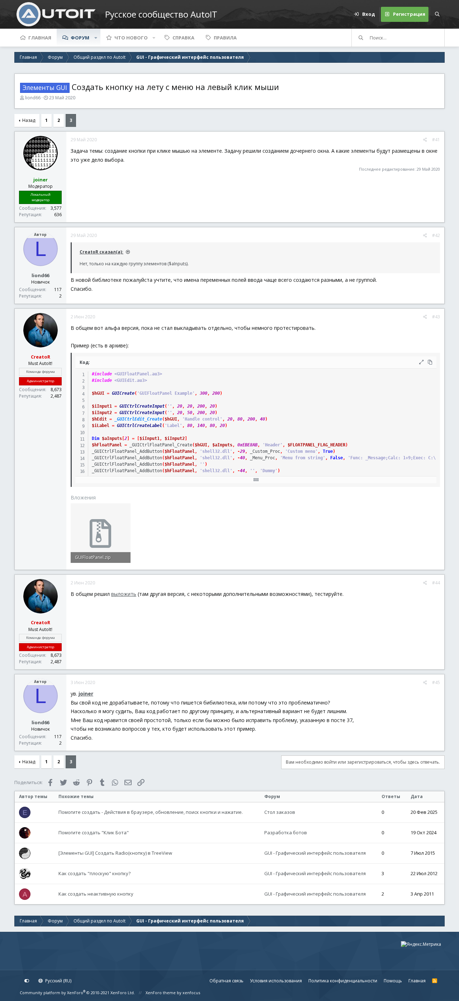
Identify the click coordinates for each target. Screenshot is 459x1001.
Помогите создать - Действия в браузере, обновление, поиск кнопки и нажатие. (150, 812)
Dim (95, 438)
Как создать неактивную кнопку (95, 894)
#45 (436, 682)
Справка (183, 37)
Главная (39, 37)
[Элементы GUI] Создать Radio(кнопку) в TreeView (115, 853)
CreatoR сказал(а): (101, 252)
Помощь (393, 981)
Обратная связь (226, 981)
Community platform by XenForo (77, 992)
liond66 (33, 98)
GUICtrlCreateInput (142, 406)
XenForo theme (161, 992)
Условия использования (276, 981)
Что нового (131, 37)
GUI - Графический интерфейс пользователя (315, 853)
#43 (436, 317)
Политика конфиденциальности (342, 981)
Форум (80, 37)
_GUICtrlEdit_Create (138, 419)
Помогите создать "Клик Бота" (93, 832)
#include (102, 373)
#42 (436, 235)
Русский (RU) (57, 981)
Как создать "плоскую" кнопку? (94, 873)
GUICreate (123, 393)
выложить (123, 593)
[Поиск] (437, 14)
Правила (225, 37)
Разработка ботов (285, 832)
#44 (436, 583)
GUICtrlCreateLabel (139, 425)
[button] (95, 38)
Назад (28, 120)
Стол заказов (279, 812)
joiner (86, 693)
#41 (436, 140)
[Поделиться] (425, 140)
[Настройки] (27, 981)
